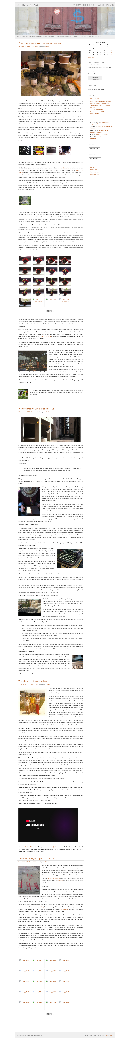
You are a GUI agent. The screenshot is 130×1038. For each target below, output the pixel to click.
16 (111, 50)
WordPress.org (94, 174)
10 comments (34, 684)
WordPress (109, 1035)
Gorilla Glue (64, 909)
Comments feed (94, 172)
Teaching (98, 37)
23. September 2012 (24, 412)
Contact (25, 37)
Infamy (42, 907)
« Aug (89, 57)
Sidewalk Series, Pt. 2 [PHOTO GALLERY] (37, 859)
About (18, 37)
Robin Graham (27, 5)
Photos (91, 37)
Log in (92, 167)
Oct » (93, 57)
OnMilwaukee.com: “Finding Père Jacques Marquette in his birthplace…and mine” (100, 105)
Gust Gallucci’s (64, 168)
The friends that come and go (32, 681)
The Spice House (45, 336)
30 (111, 54)
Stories (47, 46)
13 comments (34, 412)
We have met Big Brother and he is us (36, 409)
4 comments (34, 861)
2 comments (34, 46)
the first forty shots (53, 878)
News (86, 37)
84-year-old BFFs (95, 99)
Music (81, 37)
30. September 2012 (24, 46)
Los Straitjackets (53, 847)
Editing (75, 37)
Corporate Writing (35, 37)
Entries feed (93, 169)
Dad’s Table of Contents (63, 37)
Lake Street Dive (29, 847)
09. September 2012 (24, 861)
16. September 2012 (24, 684)
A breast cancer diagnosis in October (100, 101)
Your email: (91, 72)
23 (111, 52)
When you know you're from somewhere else (39, 43)
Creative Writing (48, 37)
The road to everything (96, 109)
